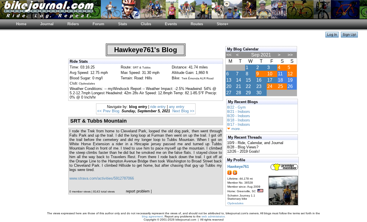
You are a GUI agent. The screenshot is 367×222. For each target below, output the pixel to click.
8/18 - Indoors (238, 120)
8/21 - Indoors (238, 111)
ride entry (158, 107)
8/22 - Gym (236, 107)
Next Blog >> (183, 111)
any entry (176, 107)
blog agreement (152, 216)
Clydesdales (235, 203)
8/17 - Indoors (238, 124)
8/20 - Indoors (238, 116)
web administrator (213, 216)
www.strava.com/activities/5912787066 (101, 178)
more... (236, 129)
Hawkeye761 (238, 166)
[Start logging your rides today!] (349, 36)
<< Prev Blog (108, 111)
